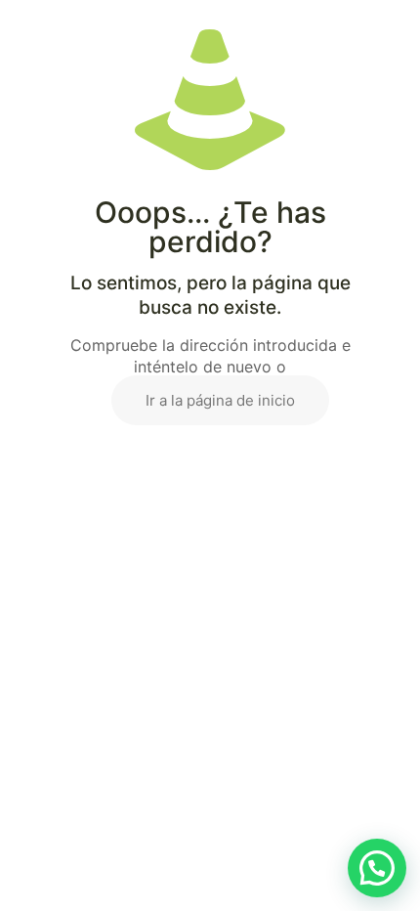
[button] (377, 868)
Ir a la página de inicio (220, 400)
